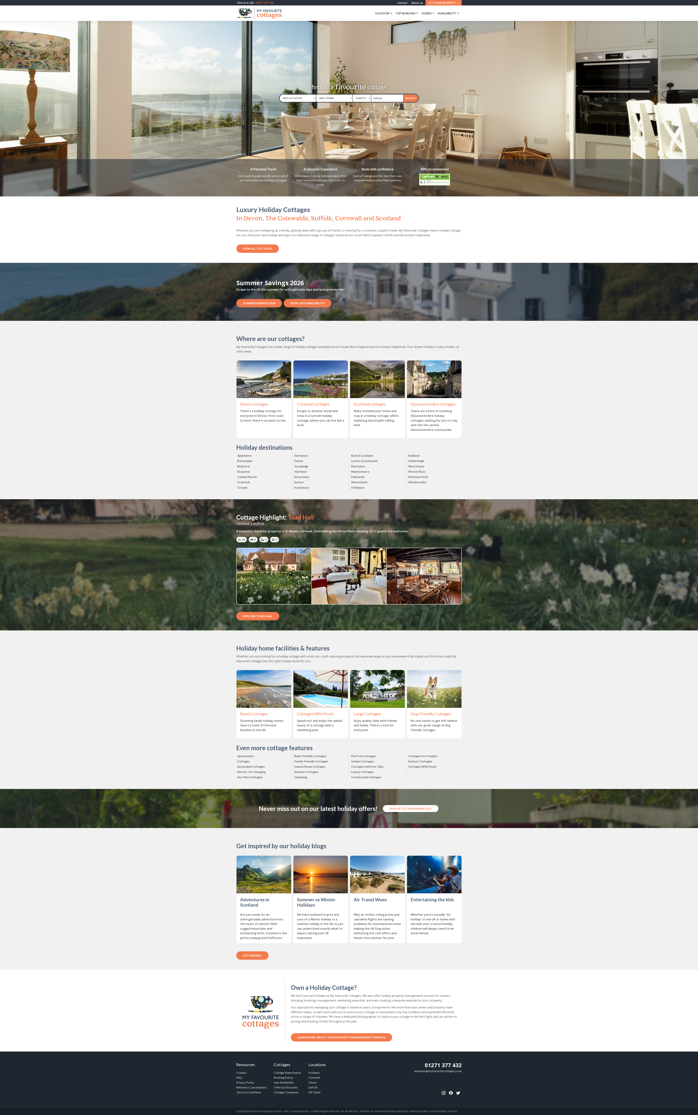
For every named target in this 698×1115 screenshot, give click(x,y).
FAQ (239, 1077)
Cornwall (314, 1077)
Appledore (244, 455)
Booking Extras (283, 1077)
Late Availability (284, 1082)
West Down (416, 466)
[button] (444, 2)
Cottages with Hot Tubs (367, 766)
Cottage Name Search (287, 1072)
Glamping (300, 777)
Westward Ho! (418, 476)
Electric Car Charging (251, 771)
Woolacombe (417, 482)
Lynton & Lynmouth (364, 460)
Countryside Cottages (366, 777)
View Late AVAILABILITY (307, 303)
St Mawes (357, 487)
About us (417, 3)
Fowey (298, 460)
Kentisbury (301, 487)
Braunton (243, 471)
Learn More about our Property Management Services (341, 1037)
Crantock (243, 482)
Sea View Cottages (250, 777)
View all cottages (257, 248)
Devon (312, 1082)
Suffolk (313, 1087)
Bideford (243, 466)
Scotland (313, 1072)
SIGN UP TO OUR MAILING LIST (410, 808)
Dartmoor (301, 455)
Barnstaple (244, 460)
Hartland (300, 471)
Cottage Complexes (286, 1092)
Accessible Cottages (251, 766)
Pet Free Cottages (363, 756)
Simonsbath (359, 482)
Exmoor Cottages (420, 761)
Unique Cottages (362, 761)
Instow (299, 482)
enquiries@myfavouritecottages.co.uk (438, 1071)
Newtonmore (360, 471)
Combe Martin (247, 476)
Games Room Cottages (310, 766)
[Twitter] (458, 1092)
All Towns (314, 1092)
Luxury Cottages (362, 771)
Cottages (243, 761)
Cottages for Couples (423, 756)
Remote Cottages (306, 771)
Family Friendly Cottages (311, 761)
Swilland (414, 455)
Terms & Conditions (248, 1092)
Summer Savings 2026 (259, 303)
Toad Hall (301, 517)
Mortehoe (358, 466)
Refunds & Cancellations (251, 1087)
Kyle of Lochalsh (362, 455)
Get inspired (252, 955)
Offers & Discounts (286, 1087)
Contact (402, 3)
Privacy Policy (245, 1082)
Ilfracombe (301, 476)
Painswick (358, 476)
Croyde (242, 487)
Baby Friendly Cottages (310, 756)
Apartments (245, 756)
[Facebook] (443, 1092)
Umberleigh (416, 460)
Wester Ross (417, 471)
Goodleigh (301, 466)
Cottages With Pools (422, 766)
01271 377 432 (443, 1065)
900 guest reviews (440, 182)
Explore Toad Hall (258, 616)
